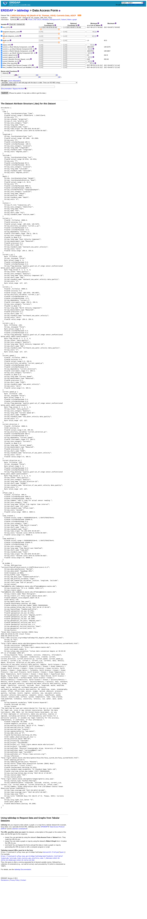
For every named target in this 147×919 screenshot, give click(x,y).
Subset (63, 19)
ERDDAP (7, 10)
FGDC (30, 19)
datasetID (47, 852)
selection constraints (19, 829)
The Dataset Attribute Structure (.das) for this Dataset (28, 103)
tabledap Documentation (22, 869)
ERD (143, 4)
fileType (55, 852)
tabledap (23, 10)
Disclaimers (5, 880)
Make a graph (72, 19)
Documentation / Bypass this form (12, 88)
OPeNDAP (44, 827)
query (62, 852)
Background (54, 19)
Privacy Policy (14, 880)
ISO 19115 (37, 19)
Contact (23, 880)
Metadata (45, 19)
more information (14, 80)
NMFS (134, 4)
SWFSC (138, 4)
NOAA (129, 4)
